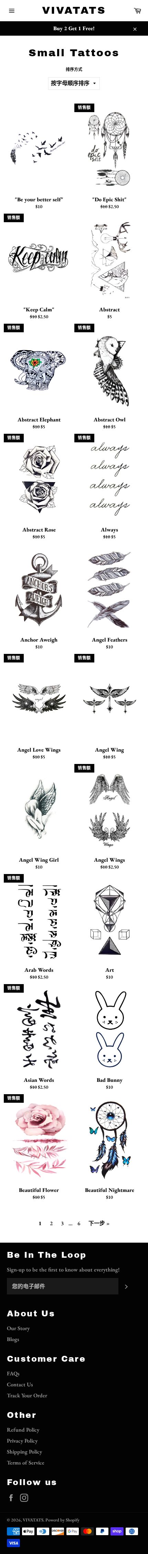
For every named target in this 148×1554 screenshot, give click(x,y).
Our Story (18, 1328)
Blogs (13, 1339)
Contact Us (20, 1384)
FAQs (13, 1373)
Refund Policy (23, 1429)
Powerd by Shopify (62, 1520)
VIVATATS (74, 10)
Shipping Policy (24, 1451)
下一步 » (98, 1223)
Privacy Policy (22, 1440)
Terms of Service (25, 1462)
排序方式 (74, 69)
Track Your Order (27, 1395)
